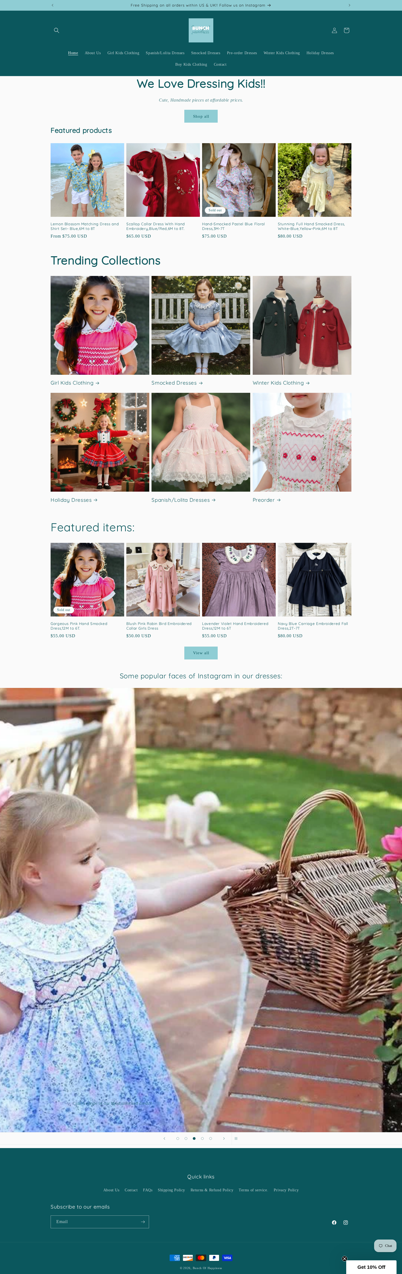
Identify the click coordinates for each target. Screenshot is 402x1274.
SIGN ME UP (201, 652)
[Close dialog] (249, 612)
